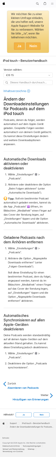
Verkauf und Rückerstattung (13, 449)
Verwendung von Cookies (12, 451)
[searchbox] (28, 82)
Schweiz (5, 438)
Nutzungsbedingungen (32, 446)
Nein (33, 46)
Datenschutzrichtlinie (11, 446)
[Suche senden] (7, 82)
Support (13, 423)
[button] (37, 3)
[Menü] (52, 3)
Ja (19, 46)
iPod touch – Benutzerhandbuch (25, 61)
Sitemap (31, 449)
